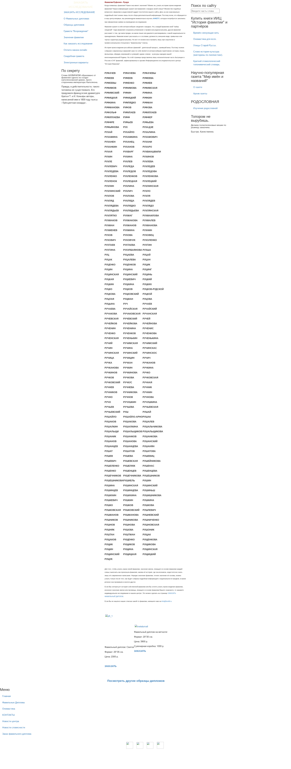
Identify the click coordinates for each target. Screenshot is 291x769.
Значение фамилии (74, 37)
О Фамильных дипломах (76, 18)
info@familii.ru (167, 601)
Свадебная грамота (74, 56)
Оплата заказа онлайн (75, 49)
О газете (197, 87)
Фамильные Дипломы (13, 702)
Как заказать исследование (78, 43)
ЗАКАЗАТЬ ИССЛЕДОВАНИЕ (79, 12)
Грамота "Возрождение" (76, 31)
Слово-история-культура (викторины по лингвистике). (208, 53)
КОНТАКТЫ (8, 714)
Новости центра (10, 721)
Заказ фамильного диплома (16, 733)
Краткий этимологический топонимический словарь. (206, 62)
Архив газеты (200, 93)
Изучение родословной (205, 108)
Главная (6, 696)
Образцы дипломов (74, 24)
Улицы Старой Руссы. (204, 45)
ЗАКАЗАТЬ (111, 666)
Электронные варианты (76, 62)
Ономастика (8, 708)
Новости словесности (13, 727)
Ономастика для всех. (205, 38)
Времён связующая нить (206, 32)
